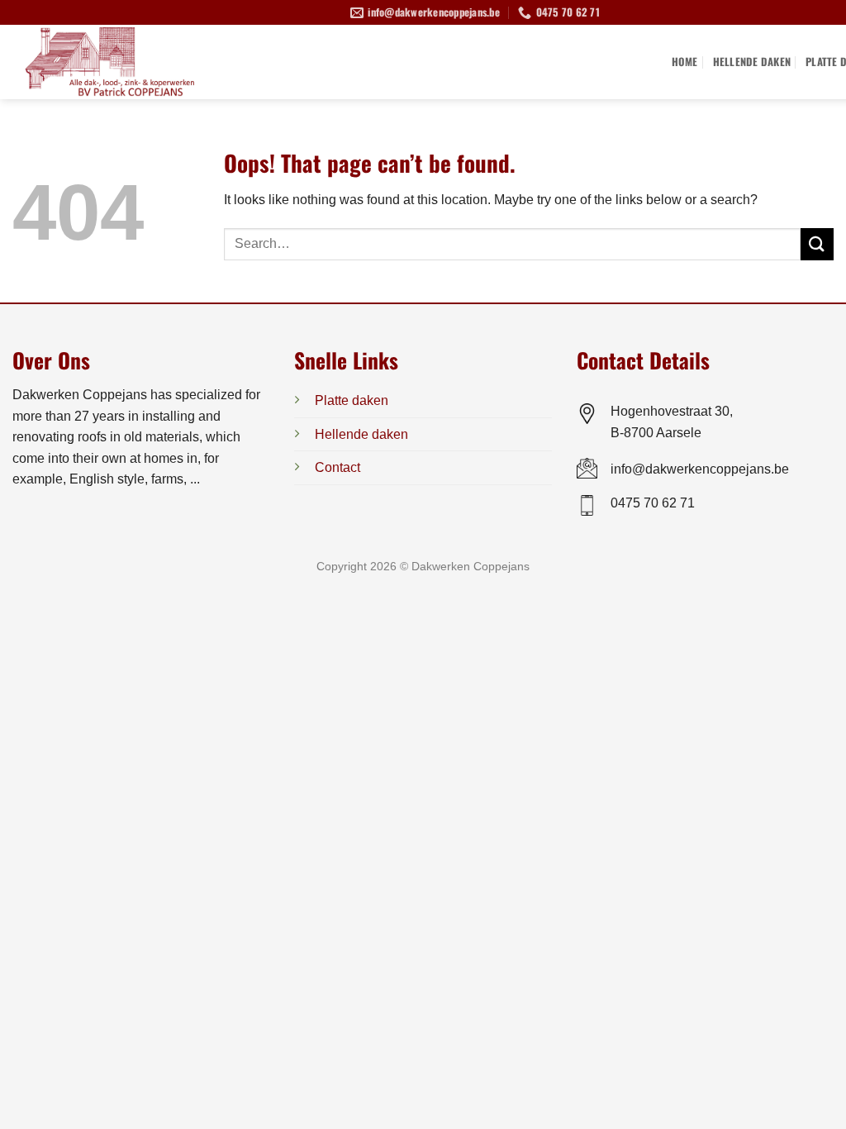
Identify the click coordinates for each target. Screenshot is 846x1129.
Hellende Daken (752, 61)
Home (685, 61)
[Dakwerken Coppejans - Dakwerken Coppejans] (136, 62)
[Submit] (817, 244)
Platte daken (351, 400)
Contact (337, 467)
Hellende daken (361, 434)
